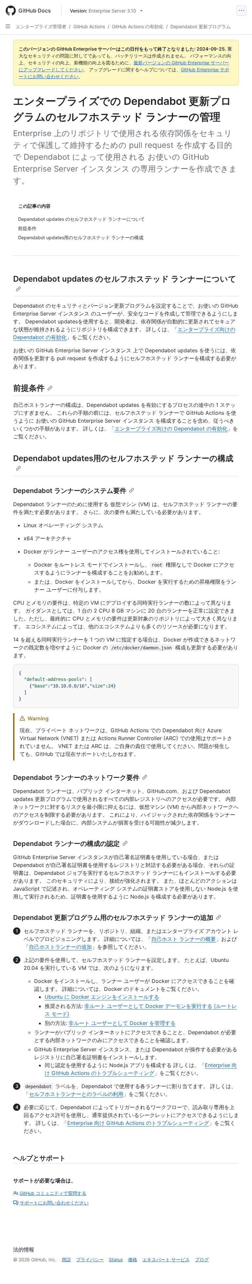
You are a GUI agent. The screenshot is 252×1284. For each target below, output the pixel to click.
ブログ (202, 1259)
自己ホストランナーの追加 (60, 947)
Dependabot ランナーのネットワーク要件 (76, 778)
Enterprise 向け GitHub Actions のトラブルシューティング (138, 1123)
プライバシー (90, 1259)
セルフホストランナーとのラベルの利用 (76, 1094)
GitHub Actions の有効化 (137, 26)
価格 (132, 1259)
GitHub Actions (89, 26)
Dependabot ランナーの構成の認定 (66, 844)
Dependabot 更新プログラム (200, 26)
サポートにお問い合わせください (54, 1202)
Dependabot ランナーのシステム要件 (69, 491)
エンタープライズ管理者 (41, 26)
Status (116, 1259)
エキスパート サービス (166, 1259)
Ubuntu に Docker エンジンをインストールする (102, 996)
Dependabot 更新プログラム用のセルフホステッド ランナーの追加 (113, 918)
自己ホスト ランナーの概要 (183, 939)
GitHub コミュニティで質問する (53, 1193)
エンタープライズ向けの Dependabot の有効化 (171, 428)
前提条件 (29, 388)
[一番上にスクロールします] (237, 1269)
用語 (66, 1259)
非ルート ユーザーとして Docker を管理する (122, 1023)
